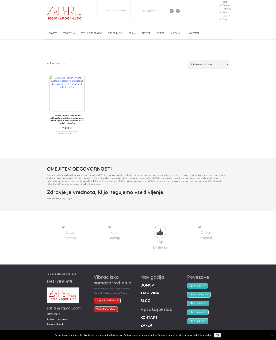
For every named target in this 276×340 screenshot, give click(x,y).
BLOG (145, 300)
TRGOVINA (69, 33)
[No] (272, 335)
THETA (160, 33)
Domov (226, 5)
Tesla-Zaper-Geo (91, 33)
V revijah (176, 33)
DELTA (226, 16)
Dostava (50, 319)
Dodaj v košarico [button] (67, 134)
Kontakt (226, 12)
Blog (224, 1)
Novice (146, 33)
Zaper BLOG (115, 33)
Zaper (225, 19)
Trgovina (226, 9)
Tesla (132, 33)
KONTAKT (194, 33)
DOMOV (53, 33)
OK (217, 335)
